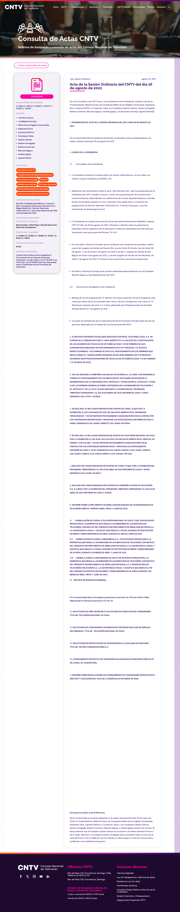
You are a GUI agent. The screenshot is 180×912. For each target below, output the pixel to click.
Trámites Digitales (125, 873)
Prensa (151, 7)
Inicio (55, 7)
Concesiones (139, 7)
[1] (153, 111)
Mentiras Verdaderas (26, 227)
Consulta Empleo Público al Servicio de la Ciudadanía (136, 890)
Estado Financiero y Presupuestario (133, 896)
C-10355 (30, 235)
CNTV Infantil (123, 7)
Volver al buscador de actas (33, 65)
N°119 (18, 246)
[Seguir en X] (27, 876)
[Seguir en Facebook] (21, 876)
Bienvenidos (22, 225)
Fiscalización (78, 7)
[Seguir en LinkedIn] (48, 876)
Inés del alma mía (48, 225)
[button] (169, 7)
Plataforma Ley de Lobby (128, 881)
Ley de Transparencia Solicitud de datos (136, 877)
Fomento (107, 7)
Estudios (93, 7)
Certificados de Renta (127, 885)
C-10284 (20, 235)
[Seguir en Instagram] (34, 876)
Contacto (161, 7)
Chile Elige (34, 225)
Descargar (37, 96)
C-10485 (40, 235)
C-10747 (49, 235)
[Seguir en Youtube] (41, 876)
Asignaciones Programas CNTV (131, 900)
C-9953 (26, 238)
